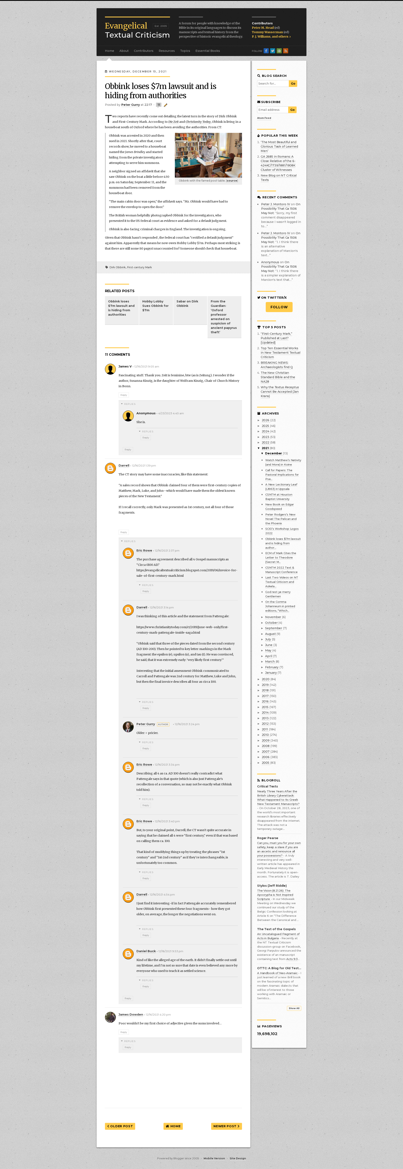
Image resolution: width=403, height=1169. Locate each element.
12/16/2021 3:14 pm (162, 607)
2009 (266, 740)
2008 (266, 746)
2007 (266, 751)
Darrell (124, 465)
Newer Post (225, 1126)
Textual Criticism (137, 30)
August (270, 634)
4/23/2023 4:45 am (171, 413)
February (272, 667)
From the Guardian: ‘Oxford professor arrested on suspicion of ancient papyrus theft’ (224, 316)
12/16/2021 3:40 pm (167, 821)
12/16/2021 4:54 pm (162, 894)
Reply (123, 395)
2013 (266, 718)
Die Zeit (173, 122)
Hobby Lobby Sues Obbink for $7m (155, 305)
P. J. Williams (261, 36)
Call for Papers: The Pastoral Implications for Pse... (282, 474)
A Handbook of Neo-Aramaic (277, 973)
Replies (130, 404)
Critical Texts (267, 786)
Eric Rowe (144, 550)
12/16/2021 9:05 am (146, 366)
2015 (265, 707)
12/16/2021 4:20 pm (158, 1014)
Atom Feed (264, 117)
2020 (266, 679)
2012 (266, 724)
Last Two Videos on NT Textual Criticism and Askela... (281, 582)
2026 (266, 420)
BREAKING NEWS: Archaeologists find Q (277, 365)
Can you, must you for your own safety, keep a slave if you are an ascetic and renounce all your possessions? (279, 849)
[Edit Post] (164, 105)
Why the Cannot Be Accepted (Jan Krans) (280, 391)
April (269, 656)
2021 (266, 448)
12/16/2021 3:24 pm (187, 724)
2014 (266, 712)
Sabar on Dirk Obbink (187, 303)
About (124, 51)
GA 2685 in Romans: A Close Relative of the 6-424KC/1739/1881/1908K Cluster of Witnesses (278, 163)
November (273, 617)
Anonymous (270, 262)
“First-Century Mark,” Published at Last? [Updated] (276, 338)
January (271, 673)
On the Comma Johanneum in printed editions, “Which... (280, 606)
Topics (185, 51)
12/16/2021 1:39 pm (144, 465)
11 (158, 105)
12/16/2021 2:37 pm (167, 550)
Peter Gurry (145, 724)
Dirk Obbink (117, 267)
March (270, 661)
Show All (294, 1008)
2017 (266, 696)
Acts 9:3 (292, 959)
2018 (266, 690)
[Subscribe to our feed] (285, 50)
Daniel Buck (146, 951)
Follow (279, 307)
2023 (266, 437)
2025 (266, 426)
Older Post (121, 1126)
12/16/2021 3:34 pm (167, 764)
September (274, 628)
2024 (266, 431)
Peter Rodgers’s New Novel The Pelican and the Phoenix (281, 519)
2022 (266, 442)
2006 (266, 757)
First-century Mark (139, 267)
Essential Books (207, 51)
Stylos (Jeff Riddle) (272, 886)
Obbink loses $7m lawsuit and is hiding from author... (283, 543)
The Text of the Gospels (276, 929)
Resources (167, 51)
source (232, 180)
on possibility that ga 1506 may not (280, 208)
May (268, 650)
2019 (266, 685)
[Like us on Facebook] (266, 50)
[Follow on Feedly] (279, 50)
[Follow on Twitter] (272, 50)
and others (280, 36)
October (271, 623)
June (269, 645)
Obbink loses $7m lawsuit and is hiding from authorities (121, 307)
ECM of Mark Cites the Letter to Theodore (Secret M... (280, 557)
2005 (266, 763)
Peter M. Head (263, 28)
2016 (266, 701)
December (274, 453)
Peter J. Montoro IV (275, 204)
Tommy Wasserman (268, 32)
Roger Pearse (267, 838)
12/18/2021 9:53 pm (170, 951)
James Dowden (131, 1014)
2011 (265, 729)
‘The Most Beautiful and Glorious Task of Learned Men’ (279, 146)
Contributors (143, 51)
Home (109, 51)
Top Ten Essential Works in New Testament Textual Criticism (280, 352)
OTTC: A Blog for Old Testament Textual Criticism (279, 968)
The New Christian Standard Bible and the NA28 (278, 377)
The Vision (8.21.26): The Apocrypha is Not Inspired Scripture (275, 895)
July (268, 639)
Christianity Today (198, 122)
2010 (266, 735)
